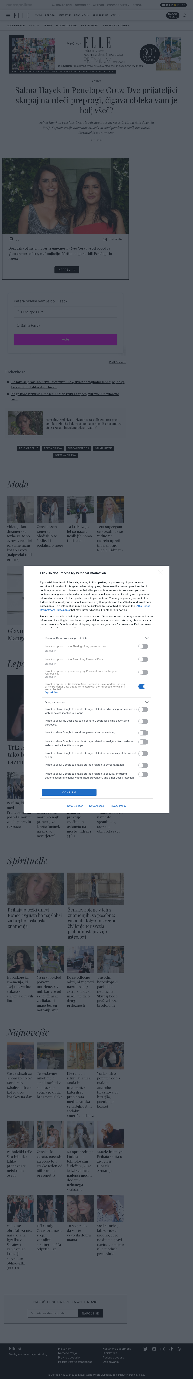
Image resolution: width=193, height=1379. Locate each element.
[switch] (143, 646)
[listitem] (96, 638)
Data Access (96, 805)
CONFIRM (69, 792)
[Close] (161, 573)
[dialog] (96, 689)
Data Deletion (75, 805)
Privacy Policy (118, 805)
